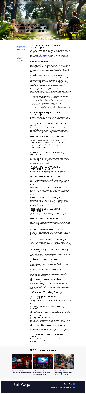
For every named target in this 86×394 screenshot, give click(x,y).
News (57, 387)
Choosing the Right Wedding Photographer (21, 50)
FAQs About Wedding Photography (20, 61)
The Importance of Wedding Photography (21, 47)
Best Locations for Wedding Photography (21, 55)
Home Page (52, 387)
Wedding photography (43, 56)
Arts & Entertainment (19, 21)
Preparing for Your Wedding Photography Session (21, 52)
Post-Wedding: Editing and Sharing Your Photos (22, 58)
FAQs (61, 387)
